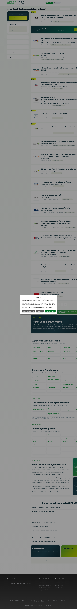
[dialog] (38, 304)
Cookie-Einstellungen (28, 311)
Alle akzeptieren (50, 311)
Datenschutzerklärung (48, 307)
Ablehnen (40, 311)
